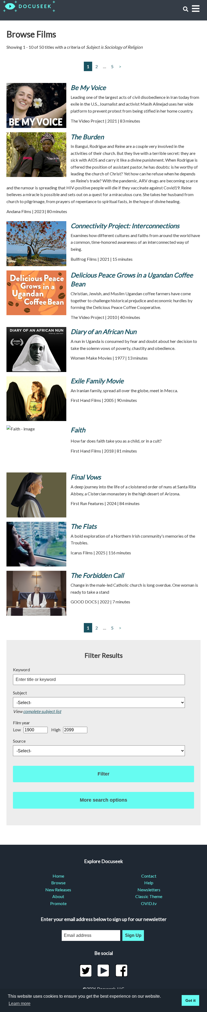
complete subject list (42, 711)
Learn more (19, 1003)
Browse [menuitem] (58, 882)
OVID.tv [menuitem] (149, 903)
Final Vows (86, 477)
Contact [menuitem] (148, 875)
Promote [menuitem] (58, 903)
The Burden (87, 137)
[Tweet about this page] (86, 970)
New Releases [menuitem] (58, 889)
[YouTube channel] (104, 970)
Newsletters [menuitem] (148, 889)
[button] (185, 9)
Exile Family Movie (97, 381)
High (55, 729)
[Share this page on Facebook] (121, 970)
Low (17, 729)
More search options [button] (103, 800)
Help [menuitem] (148, 882)
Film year (21, 722)
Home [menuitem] (58, 875)
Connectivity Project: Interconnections (125, 225)
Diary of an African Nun (103, 331)
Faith (78, 430)
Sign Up (133, 935)
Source (19, 740)
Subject (20, 692)
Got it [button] (190, 1000)
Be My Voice (88, 87)
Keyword (21, 669)
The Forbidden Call (97, 575)
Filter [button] (103, 774)
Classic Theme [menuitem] (148, 896)
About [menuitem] (58, 896)
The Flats (83, 526)
